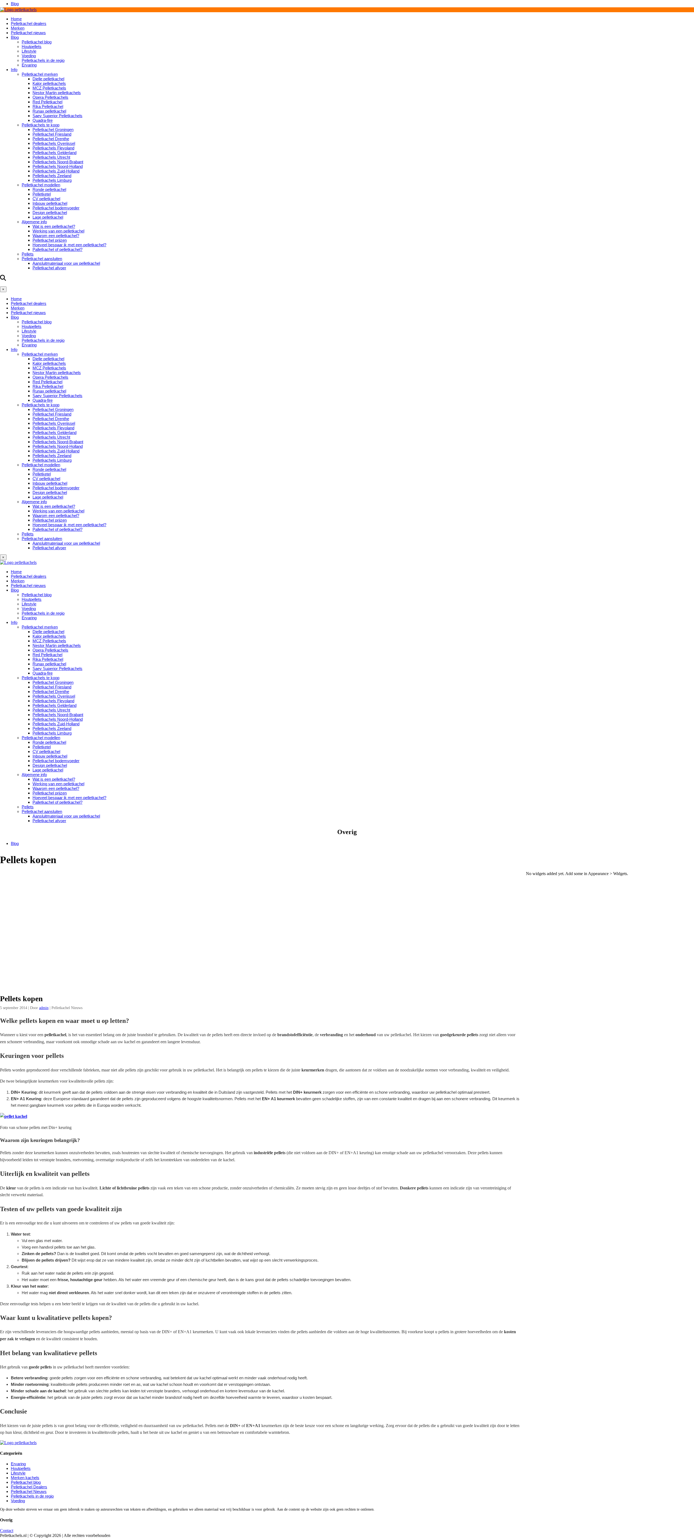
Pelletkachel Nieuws (29, 1491)
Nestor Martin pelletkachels (57, 92)
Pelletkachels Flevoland (53, 148)
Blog (15, 3)
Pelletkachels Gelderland (54, 152)
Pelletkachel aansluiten (42, 258)
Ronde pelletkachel (49, 189)
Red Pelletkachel (47, 102)
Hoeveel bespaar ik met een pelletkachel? (69, 244)
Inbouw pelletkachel (50, 203)
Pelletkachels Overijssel (54, 143)
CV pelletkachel (46, 198)
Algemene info (34, 221)
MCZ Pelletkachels (49, 88)
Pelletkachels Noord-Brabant (58, 161)
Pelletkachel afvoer (49, 268)
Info (14, 69)
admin (44, 1008)
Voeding (29, 55)
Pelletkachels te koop (40, 125)
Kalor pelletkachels (49, 83)
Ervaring (29, 65)
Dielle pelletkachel (48, 78)
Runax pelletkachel (49, 111)
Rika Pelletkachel (48, 106)
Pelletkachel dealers (28, 23)
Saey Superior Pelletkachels (57, 115)
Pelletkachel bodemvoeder (56, 208)
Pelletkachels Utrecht (51, 157)
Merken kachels (25, 1477)
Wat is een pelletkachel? (54, 226)
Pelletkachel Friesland (52, 134)
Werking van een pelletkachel (58, 231)
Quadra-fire (43, 120)
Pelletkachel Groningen (53, 129)
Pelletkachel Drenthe (51, 138)
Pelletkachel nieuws (28, 32)
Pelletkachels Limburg (52, 180)
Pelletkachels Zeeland (52, 175)
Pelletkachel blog (37, 42)
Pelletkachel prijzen (50, 240)
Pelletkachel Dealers (29, 1487)
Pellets (28, 254)
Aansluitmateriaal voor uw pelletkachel (66, 263)
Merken (17, 28)
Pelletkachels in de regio (43, 60)
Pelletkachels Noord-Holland (58, 166)
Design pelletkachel (50, 212)
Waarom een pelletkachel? (56, 235)
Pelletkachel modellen (41, 185)
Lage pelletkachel (48, 217)
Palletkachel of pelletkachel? (57, 249)
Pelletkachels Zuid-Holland (56, 171)
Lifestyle (29, 51)
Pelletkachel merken (40, 74)
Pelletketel (42, 194)
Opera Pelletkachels (50, 97)
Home (16, 19)
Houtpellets (31, 46)
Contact (6, 1530)
